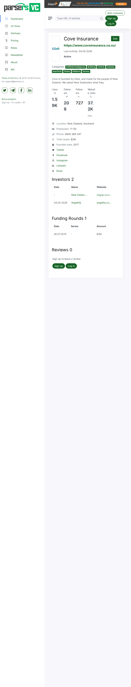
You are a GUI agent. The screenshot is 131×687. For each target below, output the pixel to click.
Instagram (62, 160)
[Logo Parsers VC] (22, 7)
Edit (115, 38)
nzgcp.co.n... (104, 194)
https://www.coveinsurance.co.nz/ (90, 45)
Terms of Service (10, 78)
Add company (115, 13)
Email (59, 170)
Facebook (62, 155)
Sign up (111, 18)
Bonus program (9, 99)
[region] (22, 343)
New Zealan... (79, 194)
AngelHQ (76, 202)
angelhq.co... (104, 202)
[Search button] (101, 18)
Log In (110, 23)
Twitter (60, 149)
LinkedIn (61, 165)
